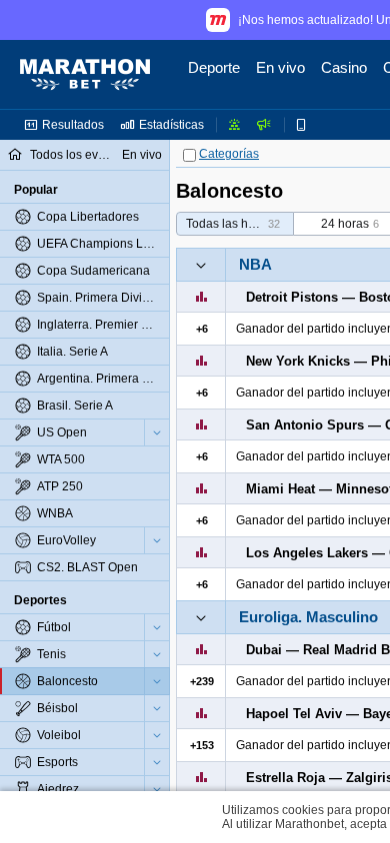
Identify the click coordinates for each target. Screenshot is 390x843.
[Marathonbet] (85, 75)
